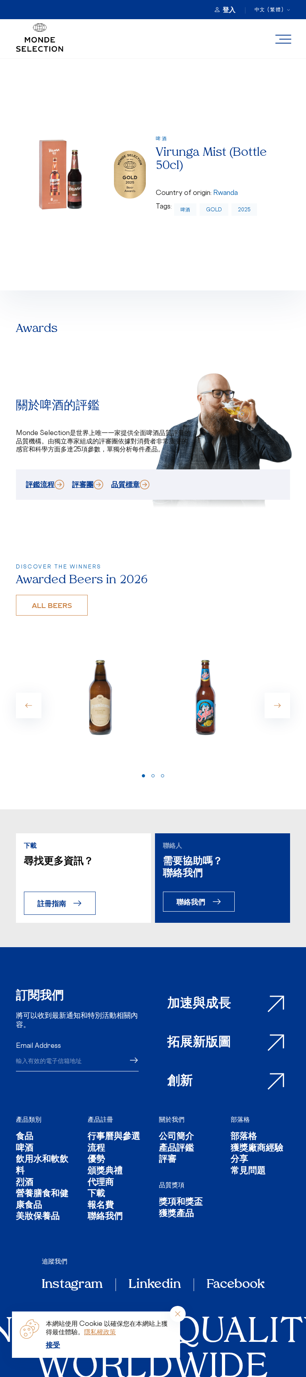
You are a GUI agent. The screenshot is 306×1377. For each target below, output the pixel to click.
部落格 (240, 1119)
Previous (28, 705)
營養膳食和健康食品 (42, 1199)
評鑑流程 (40, 484)
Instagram (72, 1285)
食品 (24, 1137)
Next (277, 705)
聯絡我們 (191, 901)
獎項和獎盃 (181, 1202)
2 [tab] (153, 775)
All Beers (52, 605)
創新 (180, 1081)
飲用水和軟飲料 (42, 1165)
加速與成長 (199, 1004)
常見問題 (248, 1171)
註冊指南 (51, 903)
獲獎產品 (176, 1214)
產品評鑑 (176, 1148)
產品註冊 (100, 1119)
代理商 (101, 1183)
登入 (229, 9)
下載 (96, 1194)
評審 (168, 1160)
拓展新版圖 (199, 1042)
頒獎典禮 (105, 1171)
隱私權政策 (100, 1332)
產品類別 (28, 1119)
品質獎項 (171, 1185)
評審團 (83, 484)
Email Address (38, 1045)
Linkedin (155, 1285)
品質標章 (125, 484)
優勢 (96, 1160)
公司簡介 (176, 1137)
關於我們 (171, 1119)
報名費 (101, 1206)
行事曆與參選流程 (114, 1142)
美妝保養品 (38, 1217)
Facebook (236, 1285)
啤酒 (185, 210)
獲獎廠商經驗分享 (257, 1154)
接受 (53, 1344)
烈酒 (24, 1183)
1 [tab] (143, 775)
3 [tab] (162, 775)
